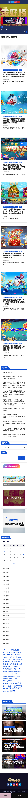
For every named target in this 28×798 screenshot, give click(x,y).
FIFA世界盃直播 (12, 657)
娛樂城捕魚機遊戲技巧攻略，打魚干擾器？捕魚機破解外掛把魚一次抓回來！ (13, 302)
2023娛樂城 (16, 655)
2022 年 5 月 (6, 635)
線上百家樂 (9, 678)
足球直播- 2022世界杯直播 (10, 683)
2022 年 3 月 (6, 643)
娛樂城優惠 (17, 661)
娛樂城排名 (7, 664)
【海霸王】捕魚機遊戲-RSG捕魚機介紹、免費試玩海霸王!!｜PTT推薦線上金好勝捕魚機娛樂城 (14, 211)
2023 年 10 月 (6, 576)
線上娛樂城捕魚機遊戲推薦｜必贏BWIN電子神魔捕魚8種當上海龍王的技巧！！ (13, 256)
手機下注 (16, 669)
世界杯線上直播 (17, 659)
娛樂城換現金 (7, 667)
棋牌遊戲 (10, 671)
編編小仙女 (6, 79)
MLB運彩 (8, 659)
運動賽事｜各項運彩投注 (8, 743)
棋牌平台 (5, 671)
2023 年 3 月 (6, 596)
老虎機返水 (14, 681)
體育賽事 (6, 688)
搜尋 (3, 452)
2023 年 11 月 (6, 572)
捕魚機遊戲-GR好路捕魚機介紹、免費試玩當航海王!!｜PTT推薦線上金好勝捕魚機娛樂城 (14, 167)
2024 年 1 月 (6, 568)
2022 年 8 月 (6, 623)
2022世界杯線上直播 (13, 650)
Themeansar (14, 792)
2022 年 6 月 (6, 631)
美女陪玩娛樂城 (7, 681)
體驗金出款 (6, 691)
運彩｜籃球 (15, 743)
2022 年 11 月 (6, 611)
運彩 (19, 683)
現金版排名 (14, 674)
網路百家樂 (5, 678)
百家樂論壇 (11, 676)
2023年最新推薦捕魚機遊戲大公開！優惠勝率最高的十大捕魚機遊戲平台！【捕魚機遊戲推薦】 (14, 75)
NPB (11, 659)
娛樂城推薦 (17, 664)
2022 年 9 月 (6, 619)
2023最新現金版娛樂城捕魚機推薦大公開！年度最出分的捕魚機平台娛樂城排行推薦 (14, 121)
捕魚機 (20, 70)
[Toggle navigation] (4, 29)
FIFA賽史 (20, 657)
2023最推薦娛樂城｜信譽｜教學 (9, 710)
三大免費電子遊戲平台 (9, 372)
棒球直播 (14, 671)
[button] (1, 29)
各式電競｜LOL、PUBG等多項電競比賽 (11, 712)
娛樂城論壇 (7, 669)
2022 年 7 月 (6, 627)
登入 (5, 795)
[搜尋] (21, 458)
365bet (5, 650)
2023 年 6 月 (6, 584)
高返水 (13, 691)
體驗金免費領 (15, 688)
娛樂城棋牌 (15, 666)
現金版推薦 (6, 676)
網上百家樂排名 (17, 676)
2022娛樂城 (7, 655)
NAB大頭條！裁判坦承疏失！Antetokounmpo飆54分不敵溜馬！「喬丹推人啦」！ (14, 416)
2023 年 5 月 (6, 588)
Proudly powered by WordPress (10, 791)
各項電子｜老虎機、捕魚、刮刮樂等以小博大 (10, 70)
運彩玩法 (6, 686)
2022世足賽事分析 (16, 652)
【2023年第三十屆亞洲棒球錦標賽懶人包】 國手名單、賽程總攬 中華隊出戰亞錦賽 (14, 423)
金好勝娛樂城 (13, 520)
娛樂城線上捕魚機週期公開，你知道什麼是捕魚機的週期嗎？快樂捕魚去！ (13, 348)
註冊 (19, 795)
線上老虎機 (15, 678)
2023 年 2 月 (6, 600)
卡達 (12, 662)
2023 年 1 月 (6, 604)
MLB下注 (4, 659)
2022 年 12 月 (6, 608)
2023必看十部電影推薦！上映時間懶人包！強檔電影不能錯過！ (14, 731)
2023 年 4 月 (6, 592)
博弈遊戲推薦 (6, 661)
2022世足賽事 (6, 652)
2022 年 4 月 (6, 639)
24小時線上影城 (14, 498)
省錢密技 (20, 712)
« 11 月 (13, 563)
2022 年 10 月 (6, 615)
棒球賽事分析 (18, 671)
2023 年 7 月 (6, 580)
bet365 (5, 657)
